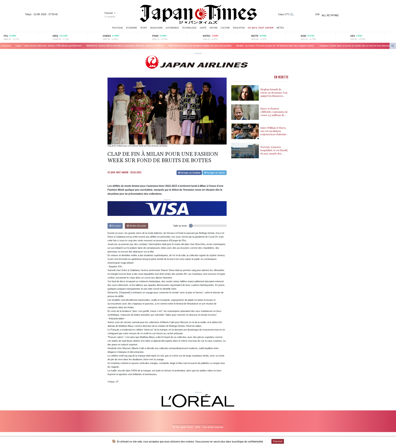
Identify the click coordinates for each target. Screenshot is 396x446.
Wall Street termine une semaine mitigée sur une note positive (144, 45)
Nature (214, 28)
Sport (143, 28)
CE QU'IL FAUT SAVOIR (118, 172)
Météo (280, 28)
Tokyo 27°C (284, 14)
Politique (117, 28)
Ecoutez (116, 226)
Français (109, 13)
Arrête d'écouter (137, 226)
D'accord (277, 441)
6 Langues (110, 16)
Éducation (239, 28)
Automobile (172, 28)
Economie (131, 28)
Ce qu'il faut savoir (260, 28)
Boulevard (156, 28)
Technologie (189, 28)
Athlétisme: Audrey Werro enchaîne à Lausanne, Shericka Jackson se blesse (69, 45)
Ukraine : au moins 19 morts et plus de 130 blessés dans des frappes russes (219, 45)
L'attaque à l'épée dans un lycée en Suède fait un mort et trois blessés (298, 45)
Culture (225, 28)
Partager (190, 172)
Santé (203, 28)
